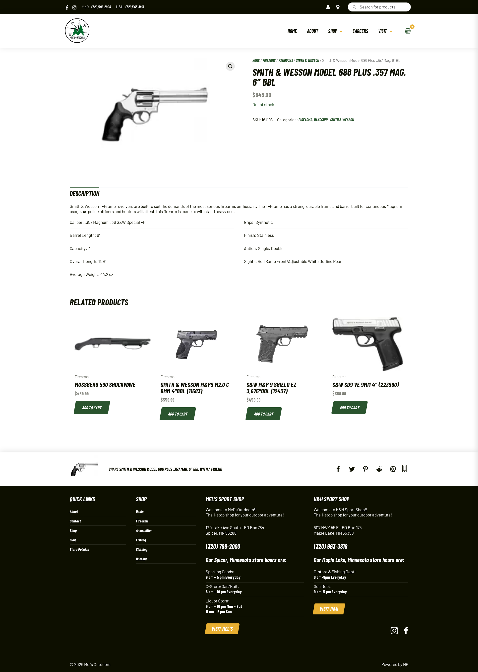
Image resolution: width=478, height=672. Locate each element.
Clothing (141, 549)
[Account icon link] (328, 7)
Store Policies (79, 549)
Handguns (286, 60)
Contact (75, 520)
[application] (340, 31)
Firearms (269, 60)
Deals (139, 511)
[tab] (84, 193)
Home (256, 60)
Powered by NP (394, 664)
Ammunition (144, 530)
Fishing (141, 539)
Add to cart (92, 407)
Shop (73, 530)
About (74, 511)
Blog (73, 539)
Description (84, 193)
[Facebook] (67, 7)
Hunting (141, 558)
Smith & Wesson (307, 60)
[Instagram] (74, 7)
